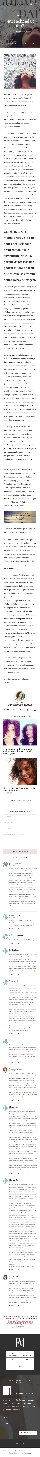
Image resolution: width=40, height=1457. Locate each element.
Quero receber (27, 1433)
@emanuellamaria (28, 1318)
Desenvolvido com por (17, 1453)
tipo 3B (6, 206)
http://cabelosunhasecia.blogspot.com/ (20, 1030)
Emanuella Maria (20, 705)
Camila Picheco (15, 1069)
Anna (11, 1040)
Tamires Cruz (14, 981)
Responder (15, 909)
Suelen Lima (14, 950)
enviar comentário (20, 851)
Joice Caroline (15, 864)
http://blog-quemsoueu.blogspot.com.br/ (21, 1266)
